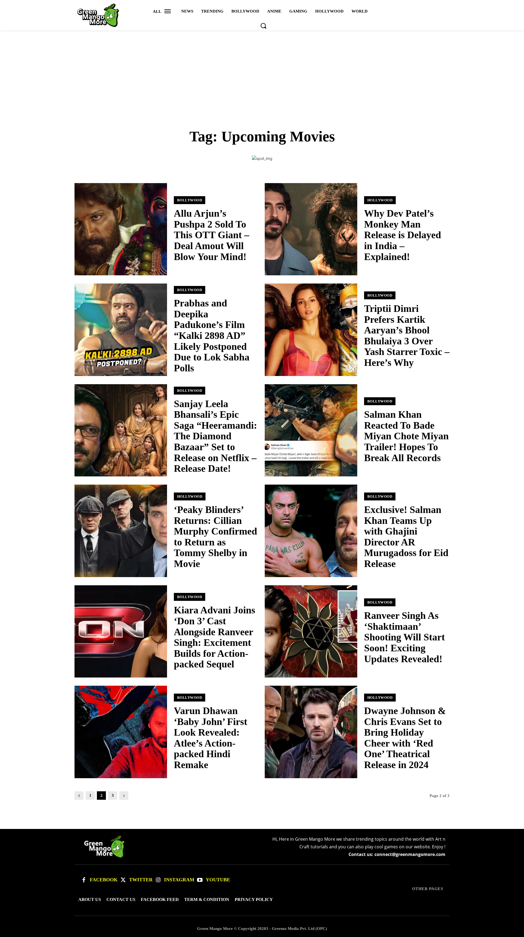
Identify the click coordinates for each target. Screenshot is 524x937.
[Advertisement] (262, 71)
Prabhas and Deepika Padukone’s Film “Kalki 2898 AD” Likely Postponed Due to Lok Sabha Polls (211, 336)
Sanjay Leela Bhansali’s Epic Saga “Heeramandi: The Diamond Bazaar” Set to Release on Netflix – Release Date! (215, 436)
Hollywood (380, 200)
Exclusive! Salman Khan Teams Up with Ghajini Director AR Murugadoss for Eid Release (406, 536)
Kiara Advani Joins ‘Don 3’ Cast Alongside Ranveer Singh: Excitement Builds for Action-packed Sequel (214, 637)
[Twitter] (123, 880)
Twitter (141, 879)
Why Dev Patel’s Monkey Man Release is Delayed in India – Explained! (402, 235)
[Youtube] (200, 880)
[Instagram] (158, 880)
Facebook (104, 879)
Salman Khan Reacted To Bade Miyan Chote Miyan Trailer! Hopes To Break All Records (406, 436)
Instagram (179, 879)
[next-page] (123, 795)
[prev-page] (79, 795)
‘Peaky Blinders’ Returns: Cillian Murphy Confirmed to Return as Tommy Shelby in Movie (215, 536)
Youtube (218, 879)
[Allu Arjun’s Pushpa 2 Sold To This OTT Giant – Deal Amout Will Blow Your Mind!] (121, 229)
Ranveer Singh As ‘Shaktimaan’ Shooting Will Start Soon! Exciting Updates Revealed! (404, 637)
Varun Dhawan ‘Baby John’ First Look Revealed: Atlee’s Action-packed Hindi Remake (210, 737)
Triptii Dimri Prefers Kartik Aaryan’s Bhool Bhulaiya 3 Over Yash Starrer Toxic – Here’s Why (406, 335)
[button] (263, 25)
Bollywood (189, 200)
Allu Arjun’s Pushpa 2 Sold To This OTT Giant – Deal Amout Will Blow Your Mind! (211, 235)
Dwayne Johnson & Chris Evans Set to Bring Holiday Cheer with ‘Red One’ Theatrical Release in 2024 (405, 737)
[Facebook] (84, 880)
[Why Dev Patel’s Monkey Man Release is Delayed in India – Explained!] (311, 229)
